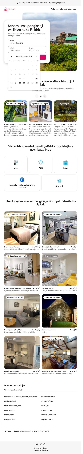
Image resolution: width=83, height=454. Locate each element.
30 (37, 83)
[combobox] (27, 43)
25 (16, 83)
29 (32, 83)
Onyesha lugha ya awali (57, 3)
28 (28, 83)
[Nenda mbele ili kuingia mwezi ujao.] (36, 56)
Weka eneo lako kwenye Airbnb (63, 9)
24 (11, 83)
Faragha (36, 450)
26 (20, 83)
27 (24, 83)
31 (11, 87)
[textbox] (17, 50)
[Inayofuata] (44, 96)
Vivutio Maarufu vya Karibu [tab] (13, 390)
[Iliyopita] (36, 96)
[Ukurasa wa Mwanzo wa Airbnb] (9, 9)
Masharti (45, 450)
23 (37, 79)
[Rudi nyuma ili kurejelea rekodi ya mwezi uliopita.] (11, 56)
